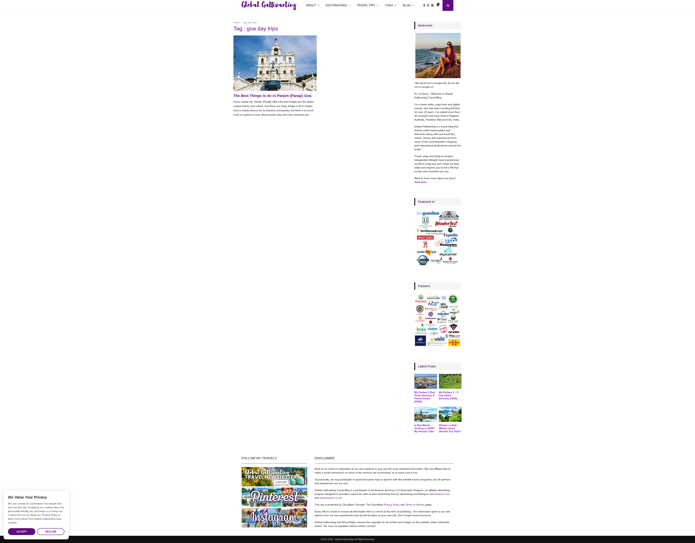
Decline (50, 531)
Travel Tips (366, 5)
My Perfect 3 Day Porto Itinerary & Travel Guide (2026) (424, 397)
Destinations (336, 5)
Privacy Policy (392, 504)
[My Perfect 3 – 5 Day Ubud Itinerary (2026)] (450, 381)
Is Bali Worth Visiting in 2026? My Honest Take (424, 428)
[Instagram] (429, 5)
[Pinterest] (433, 5)
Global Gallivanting (269, 5)
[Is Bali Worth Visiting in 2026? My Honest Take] (425, 414)
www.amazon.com (439, 494)
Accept (21, 531)
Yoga (389, 5)
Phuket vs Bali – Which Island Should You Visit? (450, 428)
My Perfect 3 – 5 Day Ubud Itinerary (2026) (448, 395)
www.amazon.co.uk (331, 497)
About (311, 5)
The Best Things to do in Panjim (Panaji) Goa (272, 96)
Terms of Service (415, 504)
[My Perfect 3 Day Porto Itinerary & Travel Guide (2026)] (425, 381)
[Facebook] (425, 5)
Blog (407, 5)
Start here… (421, 182)
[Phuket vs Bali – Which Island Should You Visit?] (450, 414)
